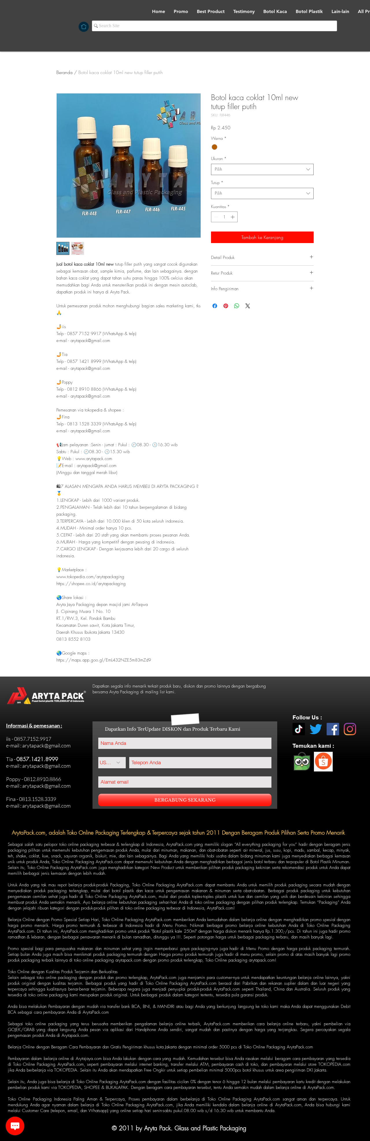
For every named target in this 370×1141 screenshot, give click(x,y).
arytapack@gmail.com (46, 745)
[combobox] (262, 169)
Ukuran (219, 158)
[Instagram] (350, 729)
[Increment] (233, 217)
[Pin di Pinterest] (225, 305)
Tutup (217, 182)
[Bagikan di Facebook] (214, 305)
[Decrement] (215, 217)
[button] (275, 11)
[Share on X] (247, 305)
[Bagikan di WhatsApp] (236, 305)
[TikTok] (299, 729)
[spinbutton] (224, 217)
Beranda (64, 72)
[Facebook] (333, 729)
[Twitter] (316, 729)
